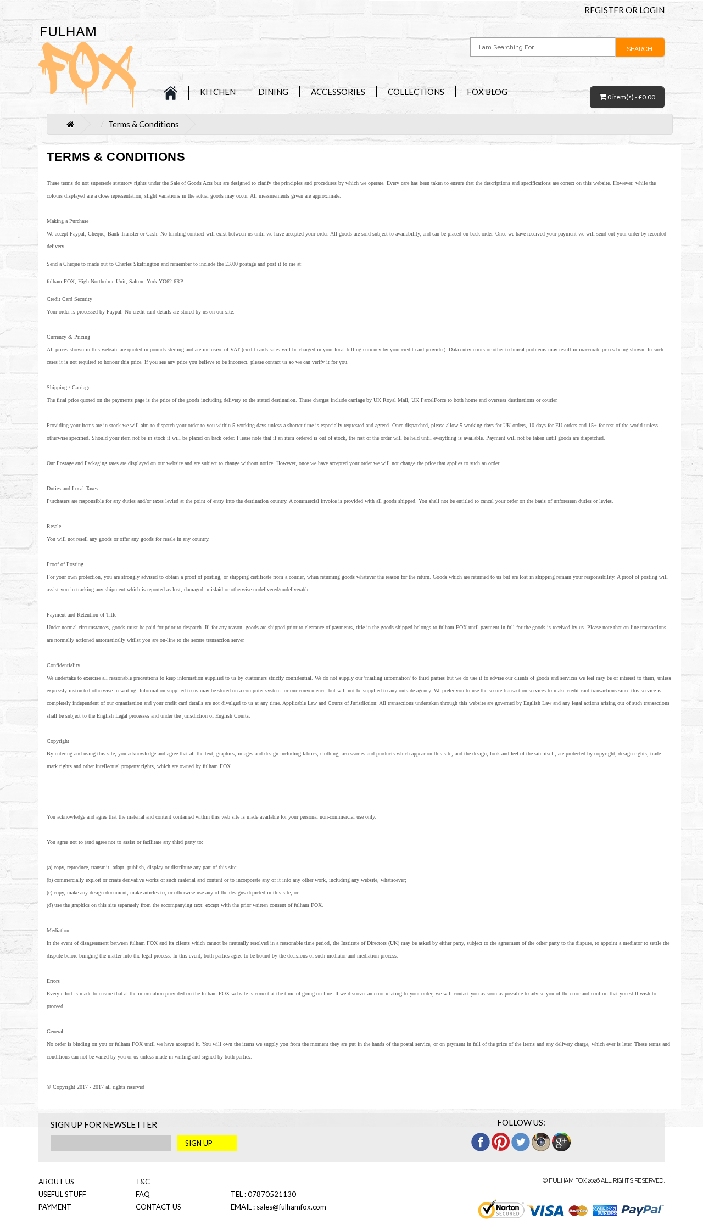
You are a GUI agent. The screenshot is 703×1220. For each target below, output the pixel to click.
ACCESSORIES (338, 92)
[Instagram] (541, 1141)
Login (652, 10)
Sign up (199, 1143)
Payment (54, 1206)
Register (604, 10)
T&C (143, 1181)
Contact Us (158, 1206)
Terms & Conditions (143, 124)
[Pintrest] (501, 1141)
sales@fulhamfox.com (291, 1206)
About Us (56, 1181)
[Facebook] (480, 1141)
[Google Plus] (561, 1141)
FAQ (143, 1194)
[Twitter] (520, 1141)
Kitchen (218, 92)
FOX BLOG (487, 92)
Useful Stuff (62, 1194)
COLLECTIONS (416, 92)
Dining (273, 92)
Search (639, 49)
